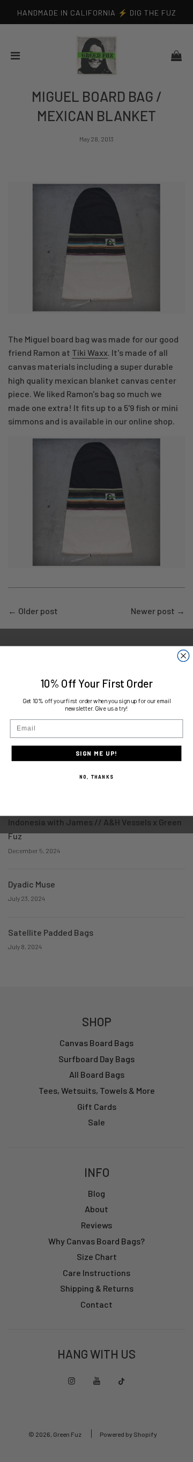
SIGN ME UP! (96, 753)
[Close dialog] (183, 656)
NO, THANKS (96, 776)
